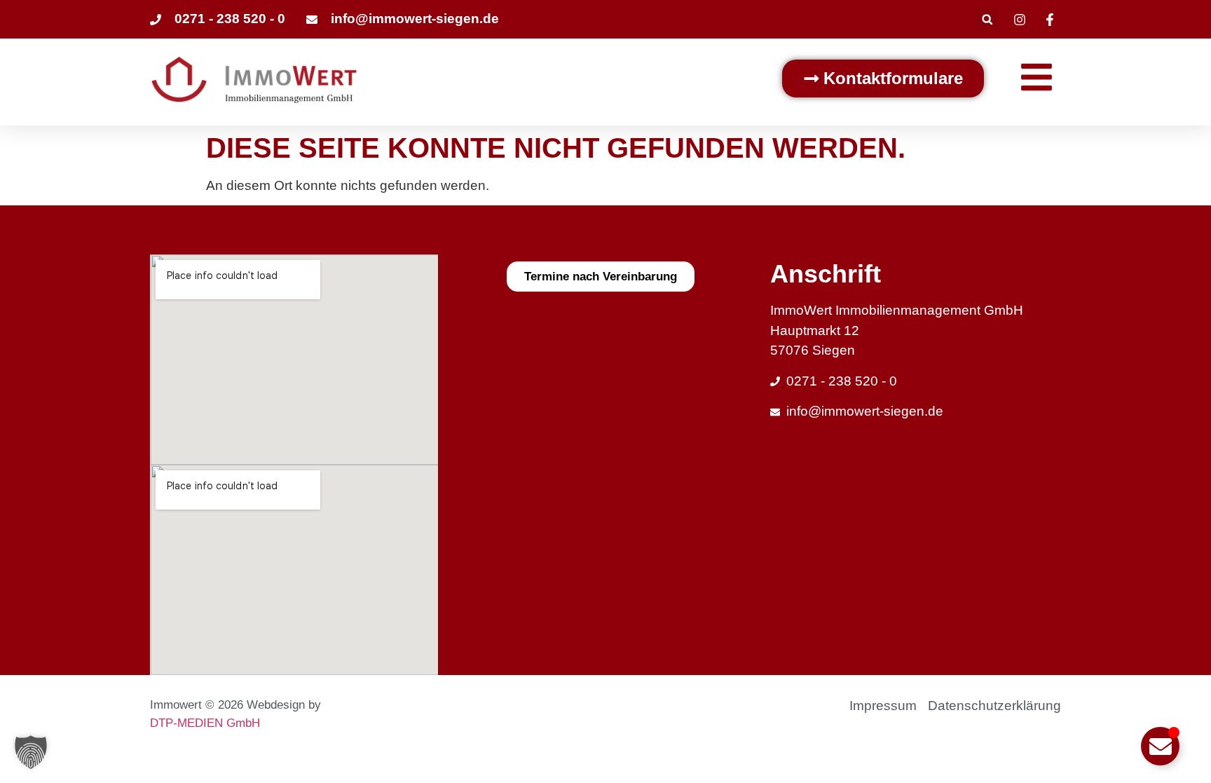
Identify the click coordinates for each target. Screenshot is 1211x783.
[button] (987, 19)
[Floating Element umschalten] (1160, 746)
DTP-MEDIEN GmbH (205, 723)
